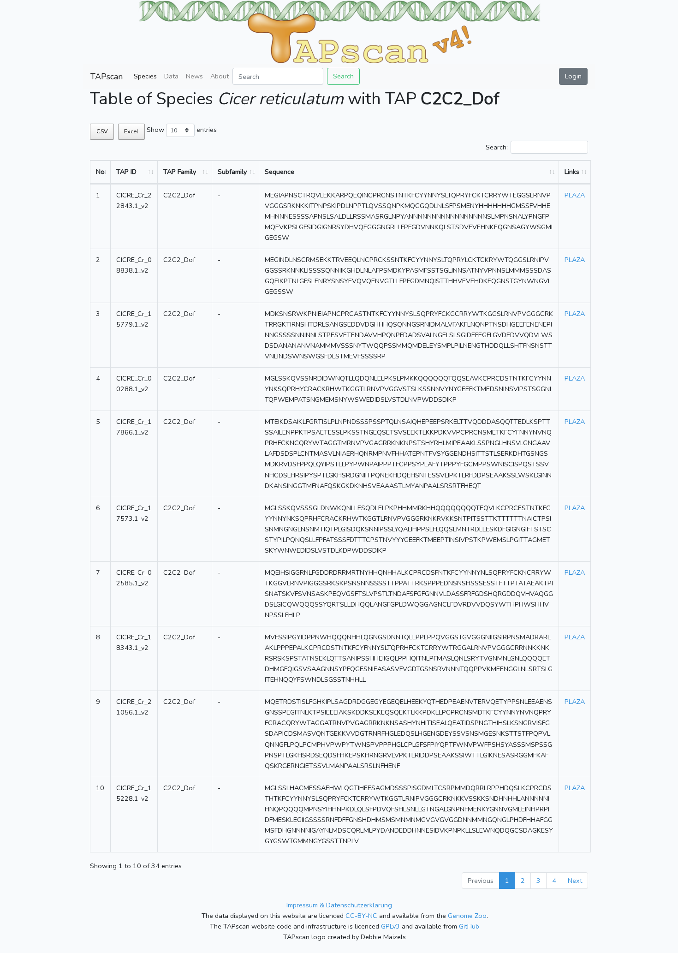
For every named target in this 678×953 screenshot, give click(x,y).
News (194, 76)
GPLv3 (390, 926)
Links (572, 171)
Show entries (182, 129)
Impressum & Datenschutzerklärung (339, 905)
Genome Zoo (467, 915)
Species (145, 76)
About (219, 76)
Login (573, 76)
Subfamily (232, 171)
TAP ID (126, 171)
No (100, 171)
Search (343, 76)
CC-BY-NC (361, 915)
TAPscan (106, 76)
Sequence (279, 171)
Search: (497, 147)
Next (575, 880)
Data (171, 76)
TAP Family (179, 171)
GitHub (469, 926)
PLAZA (575, 195)
